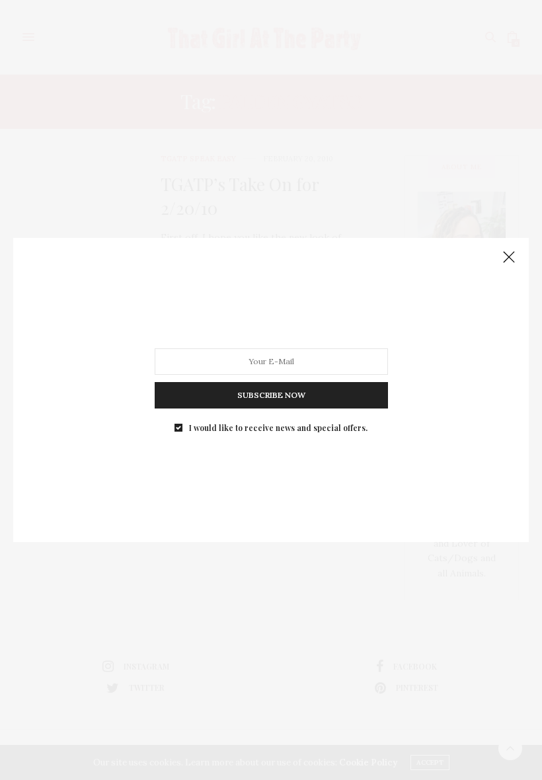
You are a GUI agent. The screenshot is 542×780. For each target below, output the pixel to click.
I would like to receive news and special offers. (278, 428)
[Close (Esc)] (509, 258)
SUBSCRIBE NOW (271, 395)
